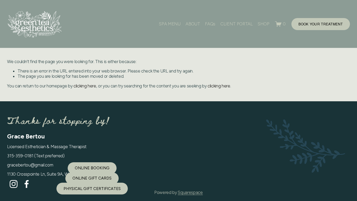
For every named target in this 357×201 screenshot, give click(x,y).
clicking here (84, 85)
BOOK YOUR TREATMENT (320, 23)
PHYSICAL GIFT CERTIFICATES (92, 188)
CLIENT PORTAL (236, 23)
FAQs (210, 23)
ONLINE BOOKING (92, 168)
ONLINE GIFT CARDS (92, 178)
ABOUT (193, 23)
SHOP (263, 23)
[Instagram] (13, 184)
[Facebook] (26, 184)
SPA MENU (169, 23)
